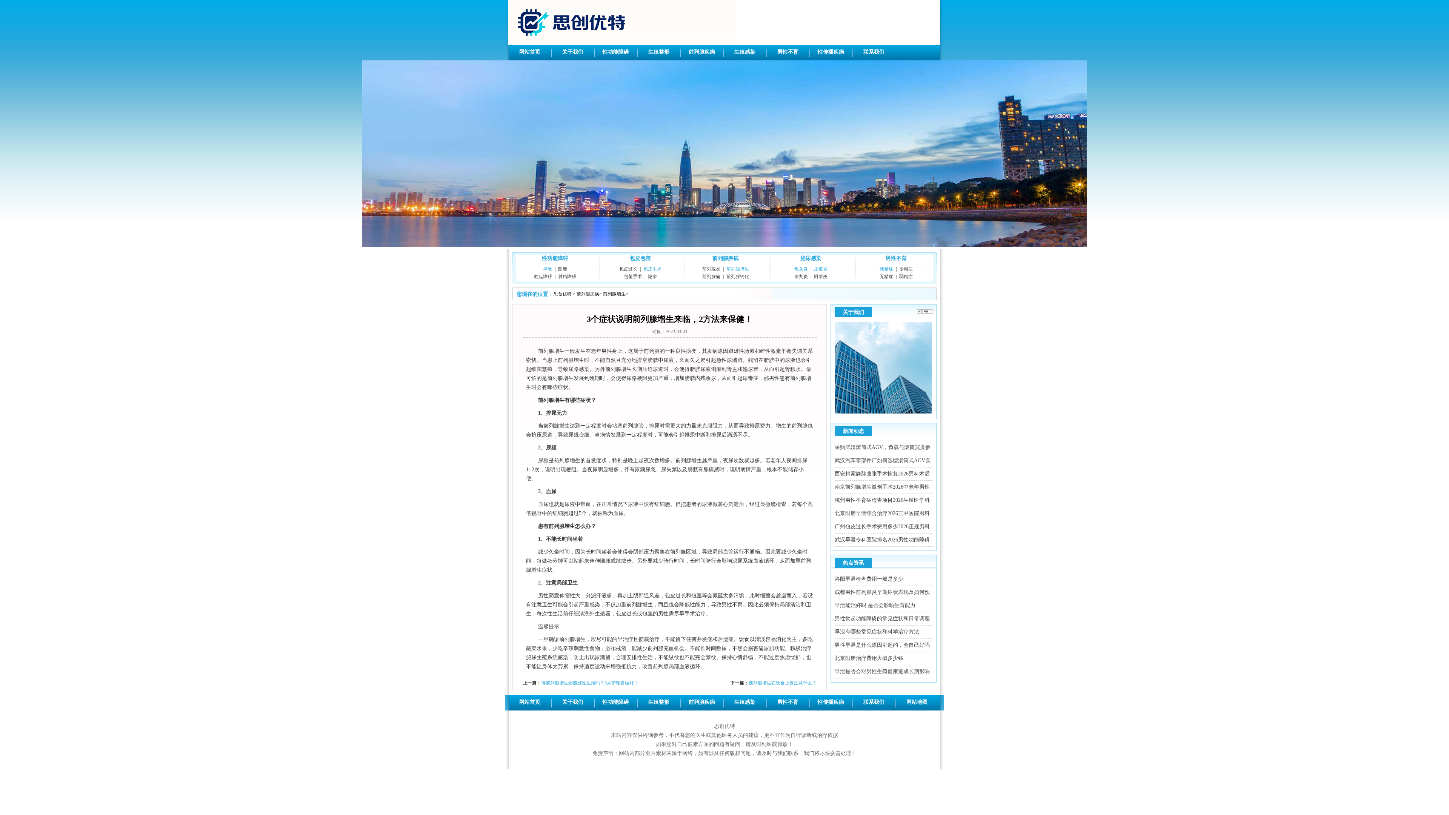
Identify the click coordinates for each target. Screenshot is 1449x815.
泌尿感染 (810, 258)
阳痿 (562, 269)
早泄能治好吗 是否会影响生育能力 (875, 605)
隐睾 (652, 276)
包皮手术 (652, 269)
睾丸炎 (801, 276)
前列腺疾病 (702, 52)
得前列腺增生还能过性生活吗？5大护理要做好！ (589, 683)
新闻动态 (853, 431)
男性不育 (787, 52)
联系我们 (873, 52)
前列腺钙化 (737, 276)
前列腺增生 (737, 269)
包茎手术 (633, 276)
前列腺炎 (711, 269)
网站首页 (529, 52)
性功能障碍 (616, 52)
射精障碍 (567, 276)
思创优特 (563, 294)
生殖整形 (658, 52)
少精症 (906, 269)
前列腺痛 (711, 276)
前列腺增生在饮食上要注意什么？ (783, 683)
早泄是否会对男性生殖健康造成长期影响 (882, 671)
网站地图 (917, 702)
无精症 (886, 276)
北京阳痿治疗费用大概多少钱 (869, 658)
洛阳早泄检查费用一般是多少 (869, 579)
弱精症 (906, 276)
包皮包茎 (640, 258)
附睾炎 (821, 276)
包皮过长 (628, 269)
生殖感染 (744, 52)
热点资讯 (853, 563)
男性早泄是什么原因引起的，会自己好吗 (882, 645)
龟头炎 (801, 269)
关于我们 (572, 52)
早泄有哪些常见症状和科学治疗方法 (877, 632)
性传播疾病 (831, 52)
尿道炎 (821, 269)
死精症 (886, 269)
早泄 (547, 269)
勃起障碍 (543, 276)
